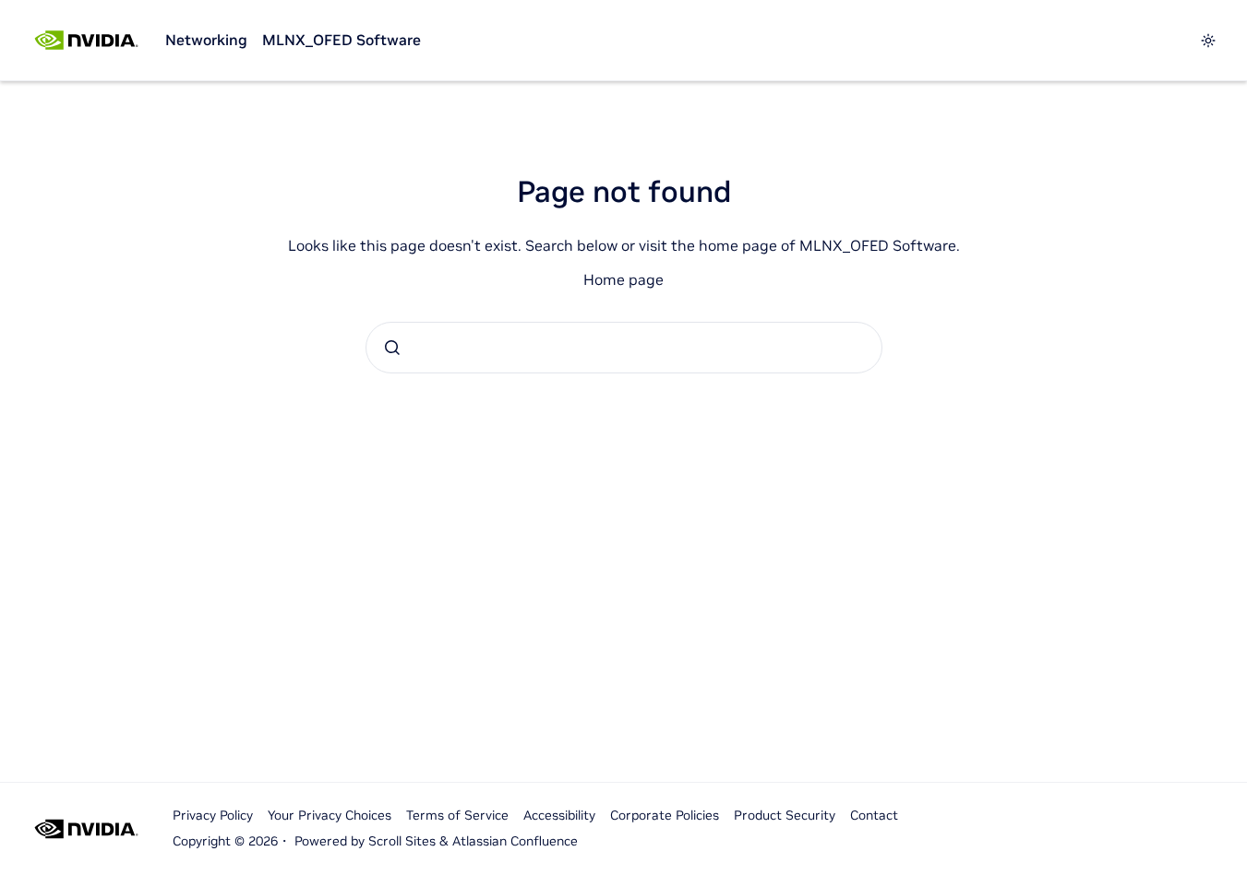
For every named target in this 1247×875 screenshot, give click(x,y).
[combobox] (623, 347)
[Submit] (392, 347)
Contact (874, 815)
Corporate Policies (664, 815)
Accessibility (559, 815)
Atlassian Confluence (515, 841)
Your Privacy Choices (329, 815)
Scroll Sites (402, 841)
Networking (206, 39)
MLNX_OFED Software (341, 39)
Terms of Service (457, 815)
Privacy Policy (213, 815)
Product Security (784, 815)
